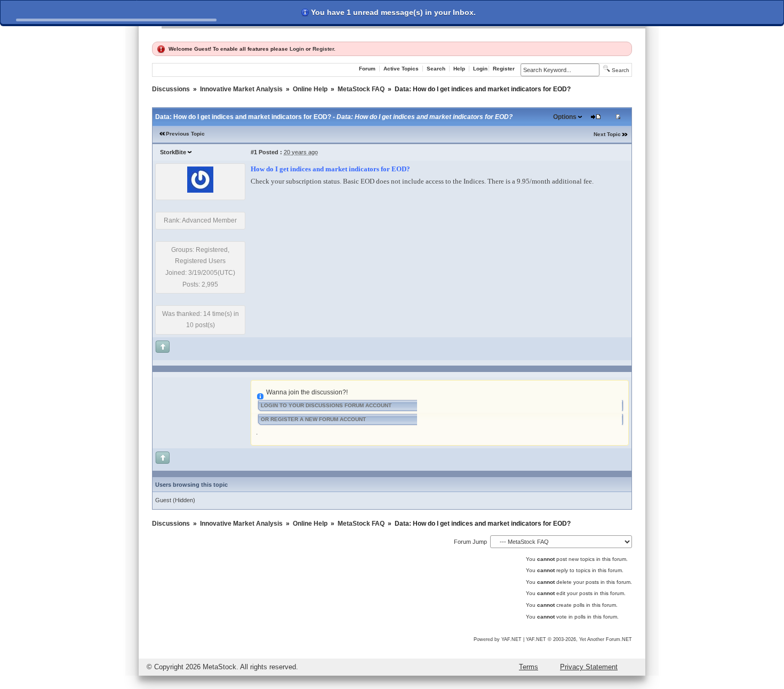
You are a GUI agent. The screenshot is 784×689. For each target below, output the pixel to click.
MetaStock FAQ (361, 89)
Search (436, 69)
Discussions (171, 89)
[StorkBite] (200, 190)
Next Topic (607, 134)
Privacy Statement (589, 667)
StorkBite (173, 152)
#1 (254, 152)
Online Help (310, 89)
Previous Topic (185, 134)
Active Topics (401, 69)
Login (297, 49)
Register (323, 49)
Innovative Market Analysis (241, 89)
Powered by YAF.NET (498, 639)
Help (459, 69)
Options (565, 117)
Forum (367, 69)
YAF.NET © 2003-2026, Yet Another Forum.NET (579, 639)
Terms (528, 667)
